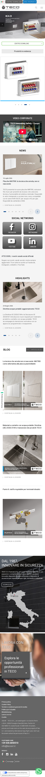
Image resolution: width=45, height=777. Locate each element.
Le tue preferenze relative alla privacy (17, 772)
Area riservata (30, 2)
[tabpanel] (22, 79)
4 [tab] (24, 104)
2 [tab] (18, 104)
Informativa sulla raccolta (9, 775)
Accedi (17, 761)
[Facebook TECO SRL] (2, 754)
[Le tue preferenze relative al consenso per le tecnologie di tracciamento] (2, 400)
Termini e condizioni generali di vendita (14, 707)
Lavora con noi (6, 714)
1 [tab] (15, 104)
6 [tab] (23, 211)
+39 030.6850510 (10, 743)
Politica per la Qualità (8, 709)
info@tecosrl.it (8, 746)
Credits (4, 717)
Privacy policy (6, 702)
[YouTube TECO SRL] (15, 754)
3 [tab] (21, 104)
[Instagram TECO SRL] (7, 754)
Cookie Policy (6, 704)
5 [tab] (28, 104)
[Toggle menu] (42, 8)
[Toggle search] (36, 8)
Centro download (14, 2)
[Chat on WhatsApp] (38, 771)
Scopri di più (7, 584)
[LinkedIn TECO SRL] (11, 754)
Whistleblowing (6, 712)
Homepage (10, 761)
